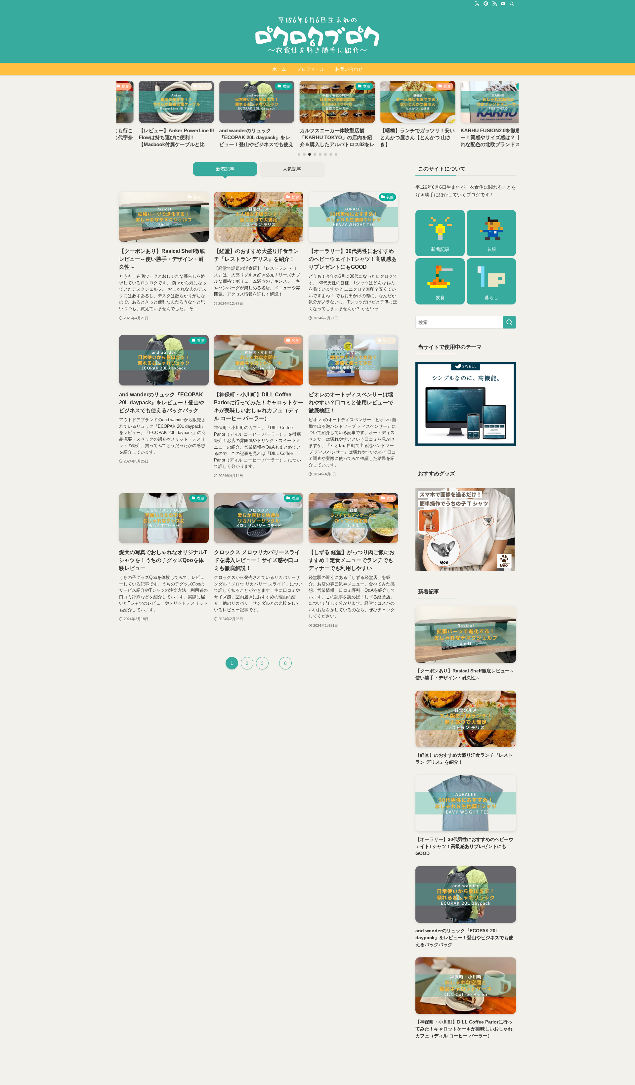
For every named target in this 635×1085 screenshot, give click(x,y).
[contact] (503, 3)
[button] (299, 154)
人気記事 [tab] (292, 169)
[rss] (494, 3)
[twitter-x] (477, 3)
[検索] (511, 3)
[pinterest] (486, 3)
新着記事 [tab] (225, 169)
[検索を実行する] (509, 322)
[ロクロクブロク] (317, 35)
